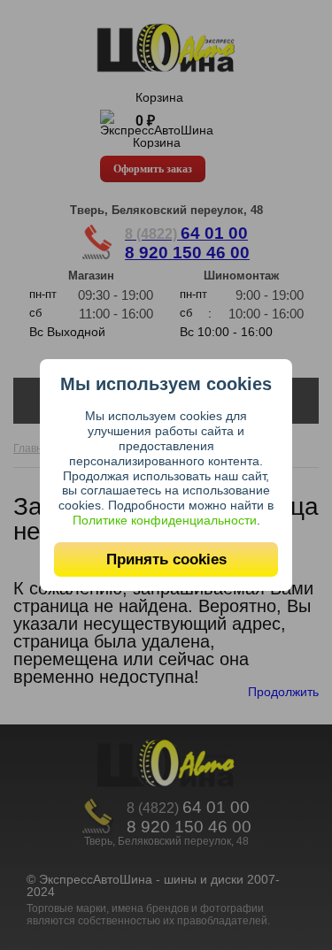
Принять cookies (166, 559)
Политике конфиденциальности (165, 520)
